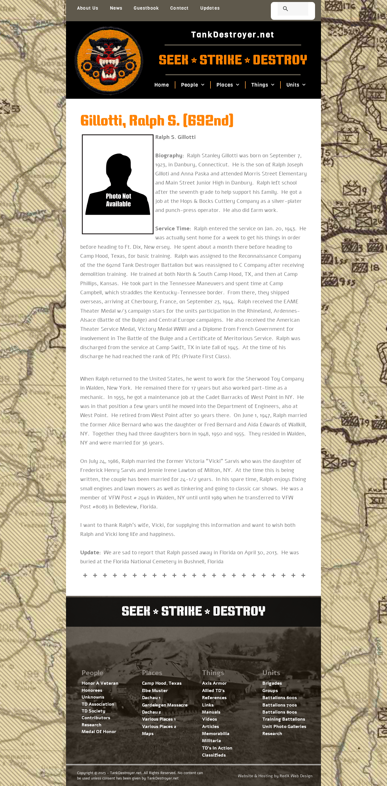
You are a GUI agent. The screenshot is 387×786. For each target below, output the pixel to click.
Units (292, 84)
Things (259, 84)
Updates (210, 8)
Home (161, 84)
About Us (88, 8)
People (189, 84)
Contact (179, 8)
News (116, 8)
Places (224, 84)
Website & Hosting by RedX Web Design (275, 776)
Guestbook (146, 8)
